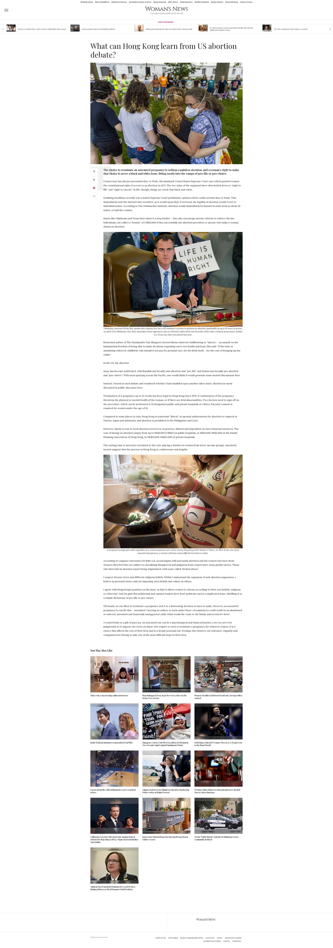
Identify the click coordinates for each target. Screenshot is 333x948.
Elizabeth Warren (119, 2)
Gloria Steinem (231, 2)
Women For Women (212, 941)
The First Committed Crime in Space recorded (226, 29)
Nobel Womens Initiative (191, 938)
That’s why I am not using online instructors (109, 695)
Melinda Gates (87, 2)
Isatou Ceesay (246, 2)
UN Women (173, 938)
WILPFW (226, 941)
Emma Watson (217, 2)
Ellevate (210, 938)
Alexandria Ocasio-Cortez (140, 2)
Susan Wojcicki (159, 2)
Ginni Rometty (186, 2)
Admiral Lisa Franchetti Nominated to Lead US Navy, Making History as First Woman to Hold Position (113, 888)
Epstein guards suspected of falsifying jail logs (34, 29)
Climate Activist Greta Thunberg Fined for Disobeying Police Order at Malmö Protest (165, 791)
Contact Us (160, 938)
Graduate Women (233, 938)
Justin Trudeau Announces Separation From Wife (111, 742)
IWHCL (219, 938)
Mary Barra (173, 2)
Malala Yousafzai (202, 2)
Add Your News (165, 22)
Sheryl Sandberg (102, 2)
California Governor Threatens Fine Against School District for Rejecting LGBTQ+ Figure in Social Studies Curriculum (114, 839)
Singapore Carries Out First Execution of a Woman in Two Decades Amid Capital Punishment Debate (165, 743)
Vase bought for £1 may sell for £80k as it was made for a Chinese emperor (297, 29)
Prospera (237, 941)
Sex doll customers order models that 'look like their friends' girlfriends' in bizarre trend (167, 29)
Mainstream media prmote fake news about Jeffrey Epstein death (105, 29)
